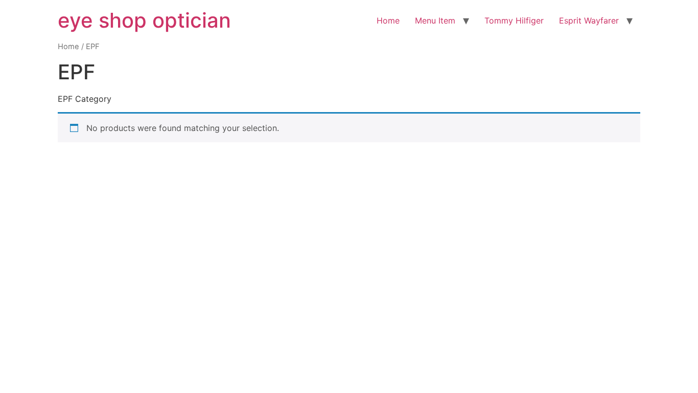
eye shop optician (144, 20)
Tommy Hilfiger (514, 20)
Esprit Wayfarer (589, 20)
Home (388, 20)
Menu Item (435, 20)
